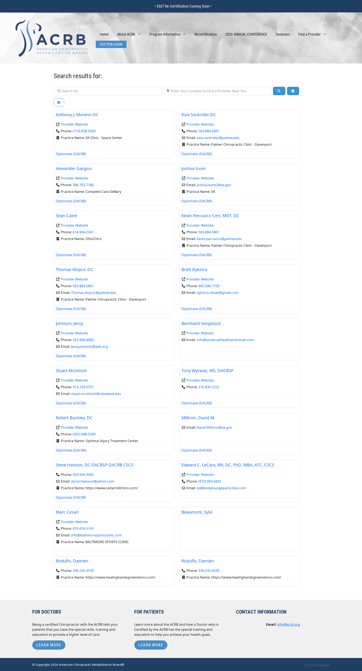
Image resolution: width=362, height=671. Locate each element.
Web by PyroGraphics (317, 665)
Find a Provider (309, 34)
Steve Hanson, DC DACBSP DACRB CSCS (94, 465)
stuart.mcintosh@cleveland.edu (96, 393)
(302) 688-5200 (84, 434)
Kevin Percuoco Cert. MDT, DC (210, 215)
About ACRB (126, 34)
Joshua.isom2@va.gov (214, 185)
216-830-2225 (208, 387)
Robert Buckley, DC (74, 418)
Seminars (283, 34)
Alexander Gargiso (74, 168)
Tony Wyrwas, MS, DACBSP (207, 370)
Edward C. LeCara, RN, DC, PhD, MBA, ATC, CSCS (227, 465)
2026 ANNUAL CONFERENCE (246, 34)
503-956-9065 (83, 474)
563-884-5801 (208, 131)
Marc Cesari (67, 512)
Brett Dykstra (194, 269)
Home (104, 34)
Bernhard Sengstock (201, 323)
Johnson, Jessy (69, 323)
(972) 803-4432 (209, 481)
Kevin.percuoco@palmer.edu (219, 238)
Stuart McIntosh (71, 370)
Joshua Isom (193, 168)
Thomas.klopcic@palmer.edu (93, 292)
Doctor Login (111, 44)
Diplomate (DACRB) (71, 154)
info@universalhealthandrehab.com (225, 339)
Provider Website (74, 124)
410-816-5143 (83, 528)
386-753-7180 (83, 185)
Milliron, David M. (198, 418)
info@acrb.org (288, 624)
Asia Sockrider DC (198, 114)
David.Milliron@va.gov (214, 427)
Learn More (48, 645)
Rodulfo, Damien (72, 561)
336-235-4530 (83, 570)
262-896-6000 (83, 339)
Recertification (206, 34)
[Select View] (59, 102)
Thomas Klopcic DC (74, 269)
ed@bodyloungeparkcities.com (221, 488)
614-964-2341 (83, 232)
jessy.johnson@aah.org (89, 346)
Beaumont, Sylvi (196, 512)
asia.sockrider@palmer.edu (218, 137)
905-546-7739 (208, 286)
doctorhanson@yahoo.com (92, 481)
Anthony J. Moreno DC (77, 114)
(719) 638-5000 (84, 131)
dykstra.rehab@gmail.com (217, 292)
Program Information (164, 34)
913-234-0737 (83, 387)
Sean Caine (66, 215)
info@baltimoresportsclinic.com (96, 535)
